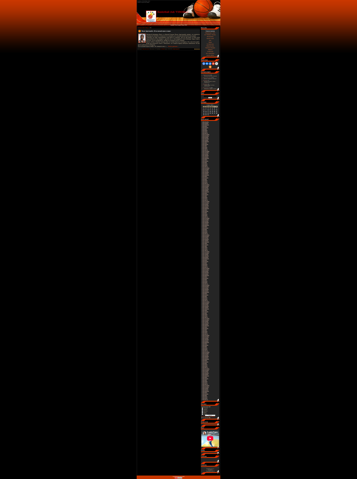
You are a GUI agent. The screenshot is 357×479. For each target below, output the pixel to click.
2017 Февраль (205, 241)
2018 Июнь (204, 264)
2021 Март (204, 310)
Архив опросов (211, 416)
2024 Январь (205, 357)
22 (203, 113)
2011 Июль (204, 148)
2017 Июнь (204, 247)
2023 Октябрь (205, 353)
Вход (183, 25)
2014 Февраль (205, 191)
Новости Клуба (206, 75)
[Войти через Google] (216, 63)
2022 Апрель (205, 328)
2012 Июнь (204, 163)
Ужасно (205, 414)
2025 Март (204, 377)
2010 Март (204, 126)
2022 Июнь (204, 331)
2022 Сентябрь (205, 335)
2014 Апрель (205, 194)
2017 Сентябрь (205, 251)
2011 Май (204, 145)
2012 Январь (205, 156)
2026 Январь (205, 389)
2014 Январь (205, 190)
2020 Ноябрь (205, 304)
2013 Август (205, 183)
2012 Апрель (205, 161)
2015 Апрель (205, 211)
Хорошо (205, 409)
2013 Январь (205, 173)
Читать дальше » (173, 46)
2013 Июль (204, 182)
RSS (186, 25)
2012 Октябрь (205, 169)
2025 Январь (205, 374)
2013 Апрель (205, 177)
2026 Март (204, 392)
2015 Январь (205, 207)
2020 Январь (205, 290)
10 (208, 109)
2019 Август (205, 283)
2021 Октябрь (205, 320)
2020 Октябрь (205, 303)
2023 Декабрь (205, 356)
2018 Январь (205, 257)
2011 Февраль (205, 141)
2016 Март (204, 226)
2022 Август (205, 334)
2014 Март (204, 193)
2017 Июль (204, 248)
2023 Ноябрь (205, 354)
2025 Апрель (205, 378)
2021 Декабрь (205, 322)
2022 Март (204, 327)
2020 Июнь (204, 297)
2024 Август (205, 367)
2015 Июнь (204, 214)
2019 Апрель (205, 278)
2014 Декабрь (205, 205)
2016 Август (205, 233)
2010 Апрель (205, 127)
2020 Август (205, 300)
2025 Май (204, 380)
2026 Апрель (205, 393)
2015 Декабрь (205, 222)
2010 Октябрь (205, 135)
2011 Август (205, 149)
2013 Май (204, 179)
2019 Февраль (205, 275)
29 (203, 114)
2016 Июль (204, 232)
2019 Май (204, 279)
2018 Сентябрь (205, 268)
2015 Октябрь (205, 219)
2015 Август (205, 216)
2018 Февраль (205, 258)
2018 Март (204, 260)
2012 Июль (204, 165)
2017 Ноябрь (205, 254)
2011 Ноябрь (205, 154)
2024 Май (204, 363)
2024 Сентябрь (205, 368)
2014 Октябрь (205, 202)
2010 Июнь (204, 130)
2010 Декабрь (205, 138)
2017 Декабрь (205, 255)
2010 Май (204, 129)
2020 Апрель (205, 294)
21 (216, 111)
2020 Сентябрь (205, 301)
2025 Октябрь (205, 387)
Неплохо (206, 411)
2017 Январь (205, 240)
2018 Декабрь (205, 272)
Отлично (206, 408)
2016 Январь (205, 223)
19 (212, 111)
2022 (144, 27)
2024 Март (204, 360)
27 (214, 113)
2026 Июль (204, 398)
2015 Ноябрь (205, 221)
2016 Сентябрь (205, 235)
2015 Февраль (205, 208)
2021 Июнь (204, 314)
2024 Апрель (205, 361)
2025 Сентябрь (205, 385)
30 (205, 114)
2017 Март (204, 243)
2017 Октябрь (205, 253)
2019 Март (204, 276)
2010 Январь (205, 123)
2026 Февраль (205, 391)
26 (212, 113)
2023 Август (205, 350)
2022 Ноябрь (205, 338)
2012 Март (204, 159)
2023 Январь (205, 340)
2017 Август (205, 250)
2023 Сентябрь (205, 352)
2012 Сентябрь (205, 168)
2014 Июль (204, 198)
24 (208, 113)
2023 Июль (204, 349)
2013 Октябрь (205, 186)
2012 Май (204, 162)
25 (210, 113)
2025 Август (205, 384)
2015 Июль (204, 215)
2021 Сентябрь (205, 318)
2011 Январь (205, 140)
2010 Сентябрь (205, 134)
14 (216, 109)
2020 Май (204, 296)
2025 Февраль (205, 375)
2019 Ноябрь (205, 287)
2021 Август (205, 317)
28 (216, 113)
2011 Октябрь (205, 152)
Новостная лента (207, 77)
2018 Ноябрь (205, 271)
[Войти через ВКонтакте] (207, 63)
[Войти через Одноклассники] (210, 66)
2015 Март (204, 209)
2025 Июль (204, 382)
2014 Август (205, 200)
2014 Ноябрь (205, 204)
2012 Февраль (205, 158)
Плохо (205, 412)
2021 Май (204, 313)
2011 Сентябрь (205, 151)
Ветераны (205, 84)
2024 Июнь (204, 364)
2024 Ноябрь (205, 371)
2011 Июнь (204, 147)
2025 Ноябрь (205, 388)
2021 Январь (205, 307)
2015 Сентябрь (205, 218)
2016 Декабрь (205, 239)
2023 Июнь (204, 347)
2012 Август (205, 166)
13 (214, 109)
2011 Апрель (205, 144)
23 (205, 113)
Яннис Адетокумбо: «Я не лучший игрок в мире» (156, 31)
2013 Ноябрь (205, 187)
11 (210, 109)
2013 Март (204, 176)
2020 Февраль (205, 292)
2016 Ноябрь (205, 237)
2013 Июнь (204, 180)
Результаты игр (206, 87)
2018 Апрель (205, 261)
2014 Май (204, 195)
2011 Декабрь (205, 155)
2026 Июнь (204, 396)
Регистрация (178, 25)
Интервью (205, 80)
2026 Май (204, 395)
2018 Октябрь (205, 269)
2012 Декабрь (205, 172)
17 (208, 111)
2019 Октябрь (205, 286)
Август (147, 27)
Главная (172, 25)
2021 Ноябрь (205, 321)
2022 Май (204, 329)
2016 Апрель (205, 228)
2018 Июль (204, 265)
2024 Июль (204, 366)
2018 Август (205, 267)
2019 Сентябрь (205, 285)
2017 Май (204, 246)
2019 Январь (205, 274)
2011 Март (204, 142)
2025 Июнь (204, 381)
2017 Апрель (205, 244)
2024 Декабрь (205, 373)
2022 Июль (204, 332)
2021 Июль (204, 315)
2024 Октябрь (205, 370)
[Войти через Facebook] (210, 63)
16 (205, 111)
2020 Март (204, 293)
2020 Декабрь (205, 306)
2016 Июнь (204, 230)
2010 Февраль (205, 124)
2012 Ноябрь (205, 170)
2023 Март (204, 343)
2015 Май (204, 212)
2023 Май (204, 346)
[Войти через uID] (203, 63)
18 (210, 111)
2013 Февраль (205, 175)
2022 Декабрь (205, 339)
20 (214, 111)
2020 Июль (204, 299)
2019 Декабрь (205, 289)
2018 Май (204, 262)
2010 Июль (204, 131)
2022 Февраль (205, 325)
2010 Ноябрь (205, 137)
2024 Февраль (205, 359)
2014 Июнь (204, 197)
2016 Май (204, 229)
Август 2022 (210, 105)
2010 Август (205, 133)
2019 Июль (204, 282)
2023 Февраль (205, 342)
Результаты (204, 416)
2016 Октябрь (205, 236)
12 (212, 109)
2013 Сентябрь (205, 184)
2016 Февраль (205, 225)
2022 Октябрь (205, 336)
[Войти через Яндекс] (213, 63)
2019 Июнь (204, 281)
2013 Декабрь (205, 188)
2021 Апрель (205, 311)
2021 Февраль (205, 308)
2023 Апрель (205, 345)
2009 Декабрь (205, 122)
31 (208, 114)
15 (203, 111)
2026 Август (205, 399)
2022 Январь (205, 324)
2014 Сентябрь (205, 201)
